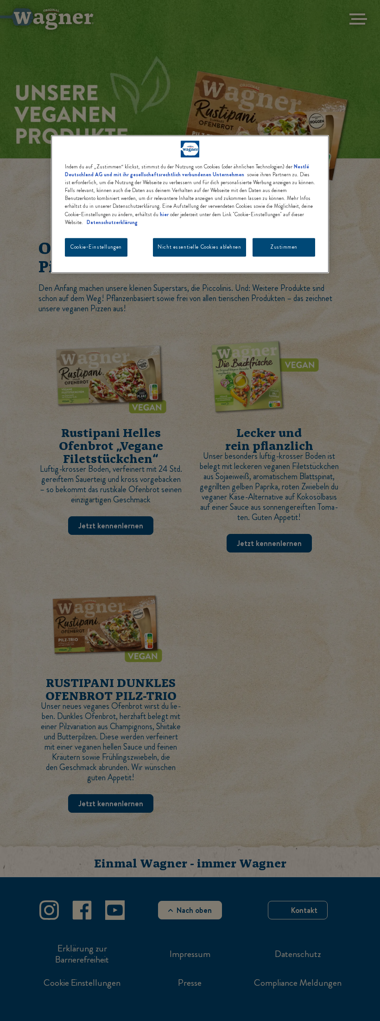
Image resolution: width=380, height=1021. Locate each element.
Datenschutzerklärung (112, 222)
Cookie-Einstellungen (95, 246)
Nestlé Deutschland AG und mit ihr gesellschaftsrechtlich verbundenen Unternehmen (187, 170)
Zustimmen (284, 246)
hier (164, 214)
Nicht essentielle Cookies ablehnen (199, 246)
